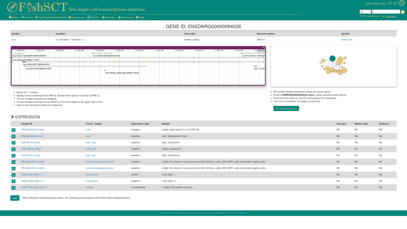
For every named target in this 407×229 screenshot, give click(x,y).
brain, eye (91, 142)
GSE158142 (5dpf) (30, 155)
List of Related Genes (286, 108)
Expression (77, 17)
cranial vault (92, 174)
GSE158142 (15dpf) (31, 148)
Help (142, 17)
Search (28, 17)
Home (15, 17)
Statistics (109, 17)
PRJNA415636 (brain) (32, 136)
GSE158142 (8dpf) (30, 142)
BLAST (94, 17)
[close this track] (15, 54)
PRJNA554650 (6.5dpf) (33, 129)
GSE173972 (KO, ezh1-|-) (34, 187)
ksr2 (14, 39)
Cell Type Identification (52, 17)
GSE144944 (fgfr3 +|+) (32, 180)
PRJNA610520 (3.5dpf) (33, 161)
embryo (89, 187)
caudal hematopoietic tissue (100, 161)
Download (127, 17)
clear (14, 198)
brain (88, 129)
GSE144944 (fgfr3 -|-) (32, 174)
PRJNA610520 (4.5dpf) (33, 168)
